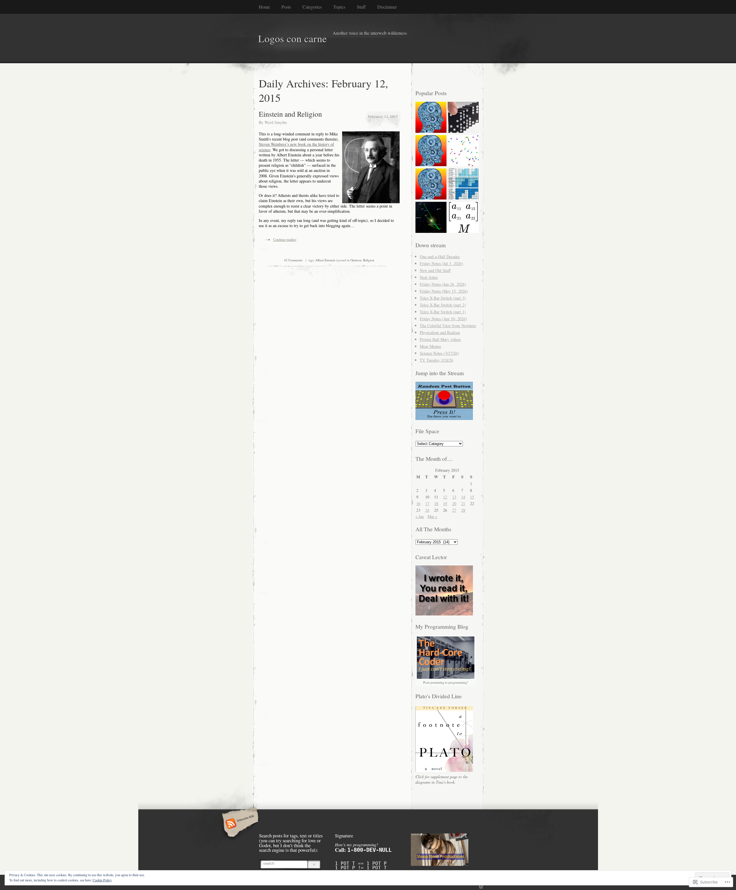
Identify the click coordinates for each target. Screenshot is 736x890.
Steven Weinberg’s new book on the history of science (296, 146)
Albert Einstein (325, 260)
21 (463, 503)
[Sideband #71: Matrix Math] (463, 218)
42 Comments (293, 260)
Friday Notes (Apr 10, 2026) (443, 318)
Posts (286, 7)
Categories (312, 7)
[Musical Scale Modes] (463, 184)
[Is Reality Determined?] (463, 118)
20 (454, 503)
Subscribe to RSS (239, 824)
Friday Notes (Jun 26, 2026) (443, 284)
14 (463, 497)
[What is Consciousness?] (430, 151)
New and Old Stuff (435, 270)
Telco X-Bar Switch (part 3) (443, 298)
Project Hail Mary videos (440, 339)
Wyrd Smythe (275, 122)
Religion (368, 260)
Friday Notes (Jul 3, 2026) (441, 263)
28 (463, 510)
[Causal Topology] (430, 184)
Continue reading (284, 239)
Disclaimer (387, 7)
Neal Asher (429, 277)
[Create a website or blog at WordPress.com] (481, 887)
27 (454, 510)
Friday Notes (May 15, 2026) (444, 291)
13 (454, 497)
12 (445, 497)
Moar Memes (430, 346)
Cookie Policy (102, 880)
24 (427, 510)
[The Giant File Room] (430, 118)
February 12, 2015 (383, 116)
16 (418, 503)
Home (264, 7)
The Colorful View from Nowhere (448, 325)
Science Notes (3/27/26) (439, 353)
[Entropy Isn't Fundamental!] (463, 151)
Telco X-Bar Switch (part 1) (443, 311)
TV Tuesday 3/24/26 (436, 360)
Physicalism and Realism (440, 332)
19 (445, 503)
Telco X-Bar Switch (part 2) (443, 305)
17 (427, 503)
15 (472, 497)
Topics (339, 7)
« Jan (419, 516)
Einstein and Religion (290, 114)
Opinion (355, 260)
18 (436, 503)
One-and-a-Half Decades (440, 256)
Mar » (432, 516)
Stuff (361, 7)
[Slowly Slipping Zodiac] (430, 218)
